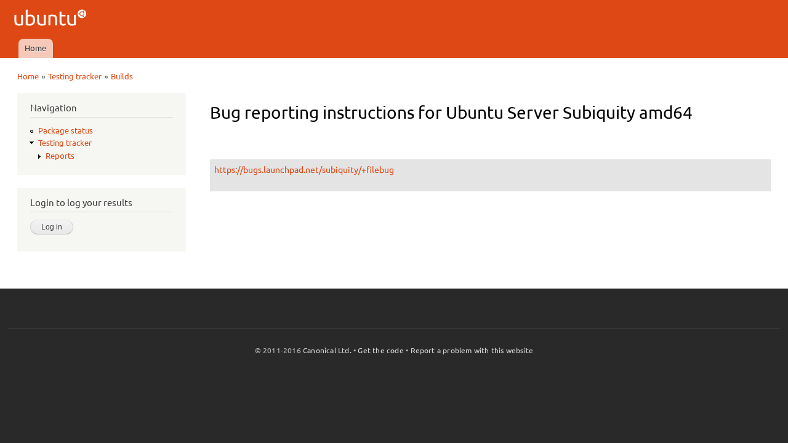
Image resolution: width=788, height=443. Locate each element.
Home (35, 48)
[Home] (52, 19)
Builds (122, 76)
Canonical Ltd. (327, 350)
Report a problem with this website (472, 350)
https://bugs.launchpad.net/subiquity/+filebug (304, 170)
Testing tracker (75, 76)
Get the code (380, 350)
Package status (65, 130)
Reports (60, 155)
